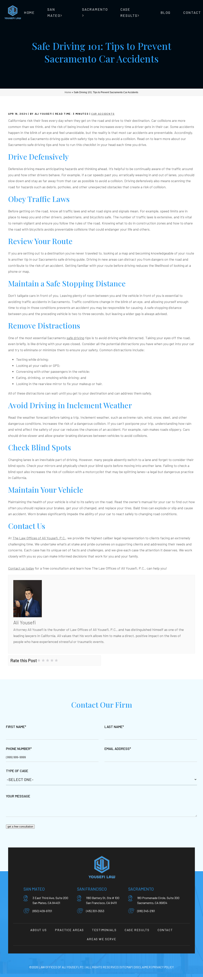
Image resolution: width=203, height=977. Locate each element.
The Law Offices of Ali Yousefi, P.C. (39, 538)
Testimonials (104, 930)
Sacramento (95, 9)
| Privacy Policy (162, 967)
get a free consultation (20, 826)
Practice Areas (69, 930)
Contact (192, 12)
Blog (165, 12)
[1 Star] (39, 660)
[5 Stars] (56, 660)
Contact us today (21, 568)
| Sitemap (125, 967)
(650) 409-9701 (42, 911)
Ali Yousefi (24, 622)
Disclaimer (142, 967)
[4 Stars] (52, 660)
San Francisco (92, 888)
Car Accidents (103, 113)
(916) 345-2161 (146, 911)
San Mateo (34, 888)
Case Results (137, 930)
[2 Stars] (43, 660)
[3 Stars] (48, 660)
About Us (38, 930)
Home (29, 12)
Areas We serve (101, 939)
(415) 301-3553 (95, 911)
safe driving (75, 338)
